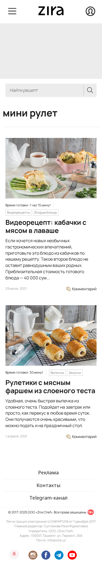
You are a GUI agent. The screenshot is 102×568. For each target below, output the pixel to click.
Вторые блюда (46, 212)
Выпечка (57, 372)
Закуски (75, 372)
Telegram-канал (48, 497)
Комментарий (84, 288)
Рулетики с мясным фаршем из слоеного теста (50, 386)
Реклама (48, 472)
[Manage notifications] (14, 554)
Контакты (48, 485)
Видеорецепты (18, 212)
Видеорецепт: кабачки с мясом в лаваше (45, 226)
